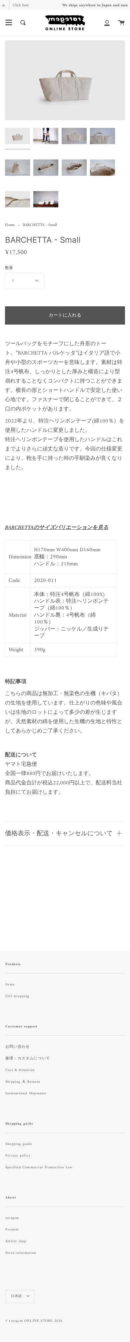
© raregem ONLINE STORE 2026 (33, 1321)
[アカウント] (107, 22)
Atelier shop (15, 1241)
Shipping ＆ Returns (23, 1082)
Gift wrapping (17, 996)
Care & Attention (20, 1070)
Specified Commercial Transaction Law (38, 1167)
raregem (12, 1218)
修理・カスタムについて (27, 1058)
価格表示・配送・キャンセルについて (59, 833)
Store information (20, 1253)
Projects (12, 1229)
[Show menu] (8, 23)
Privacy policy (18, 1156)
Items (10, 984)
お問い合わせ (17, 1047)
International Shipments (26, 1093)
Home (10, 225)
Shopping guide (18, 1144)
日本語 (17, 1296)
